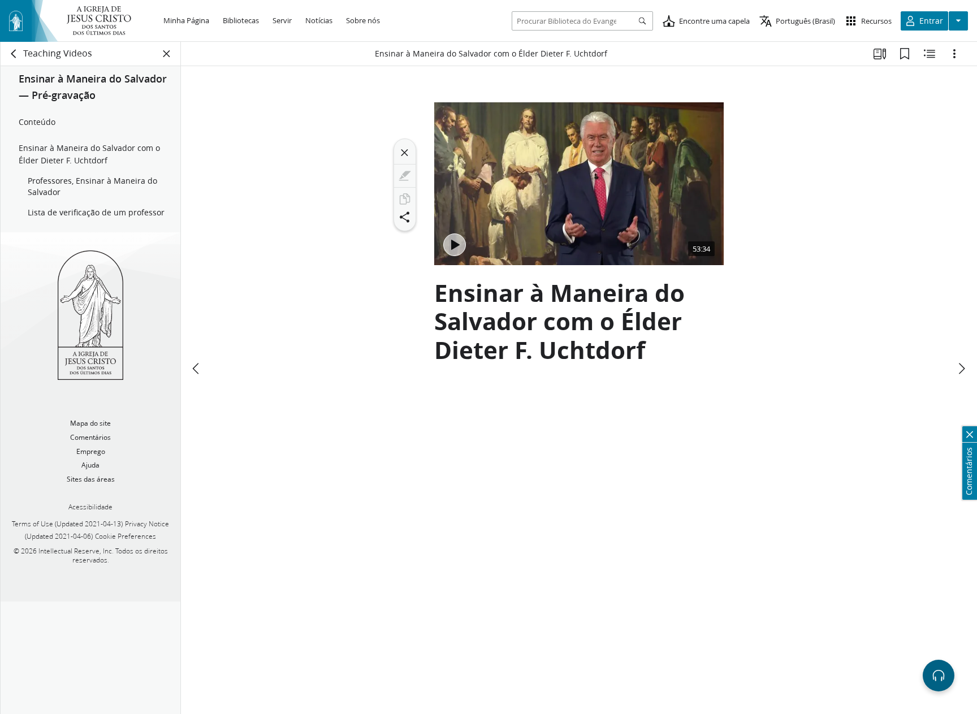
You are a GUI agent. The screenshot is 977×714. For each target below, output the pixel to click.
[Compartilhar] (405, 217)
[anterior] (196, 368)
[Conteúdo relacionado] (929, 53)
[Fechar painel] (167, 54)
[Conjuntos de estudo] (879, 53)
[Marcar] (405, 176)
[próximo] (961, 368)
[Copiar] (405, 199)
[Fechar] (405, 153)
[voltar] (14, 54)
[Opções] (954, 53)
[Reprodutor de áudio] (938, 675)
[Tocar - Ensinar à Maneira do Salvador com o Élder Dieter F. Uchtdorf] (454, 244)
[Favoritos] (904, 53)
